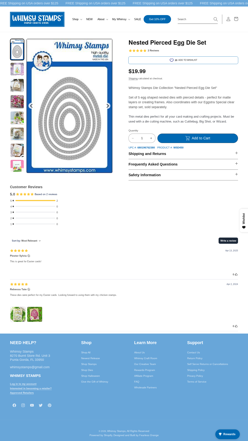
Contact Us (193, 352)
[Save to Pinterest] (107, 43)
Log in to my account (23, 383)
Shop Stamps (89, 364)
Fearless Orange (149, 435)
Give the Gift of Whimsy (94, 381)
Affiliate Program (143, 375)
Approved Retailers (22, 392)
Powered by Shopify (101, 435)
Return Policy (194, 358)
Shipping (133, 78)
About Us (139, 352)
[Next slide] (107, 106)
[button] (77, 19)
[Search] (216, 19)
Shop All (85, 352)
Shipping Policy (196, 369)
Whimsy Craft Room (145, 358)
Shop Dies (87, 369)
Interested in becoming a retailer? (31, 388)
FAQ (136, 381)
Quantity (133, 130)
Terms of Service (196, 381)
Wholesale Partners (145, 387)
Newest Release (90, 358)
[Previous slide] (31, 106)
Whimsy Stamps (116, 430)
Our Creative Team (145, 364)
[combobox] (198, 19)
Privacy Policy (195, 375)
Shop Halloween (90, 375)
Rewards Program (144, 369)
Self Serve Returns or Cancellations (207, 364)
